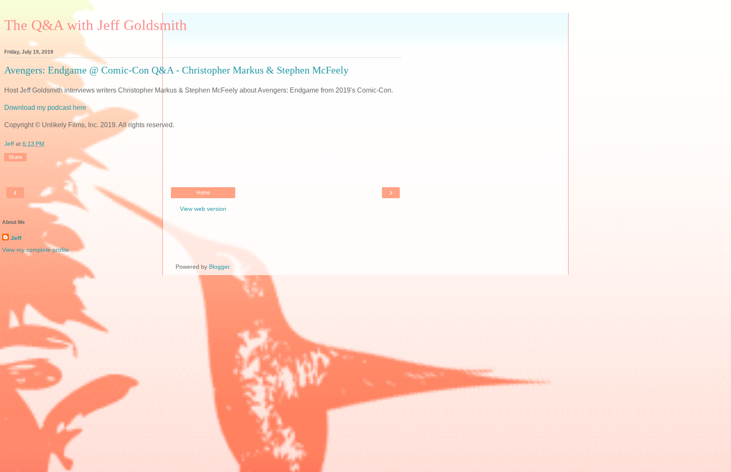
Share (15, 157)
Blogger (219, 266)
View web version (203, 208)
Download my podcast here (45, 107)
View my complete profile (35, 249)
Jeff (16, 238)
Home (203, 193)
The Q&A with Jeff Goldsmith (95, 25)
